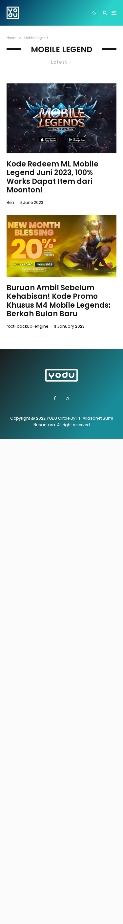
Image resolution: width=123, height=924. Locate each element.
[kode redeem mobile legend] (61, 118)
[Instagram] (67, 398)
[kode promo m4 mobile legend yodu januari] (61, 246)
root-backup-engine (27, 326)
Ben (10, 202)
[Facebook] (55, 398)
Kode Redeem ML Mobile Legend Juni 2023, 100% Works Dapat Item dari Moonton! (52, 177)
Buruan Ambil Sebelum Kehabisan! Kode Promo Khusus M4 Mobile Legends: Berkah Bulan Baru (59, 301)
